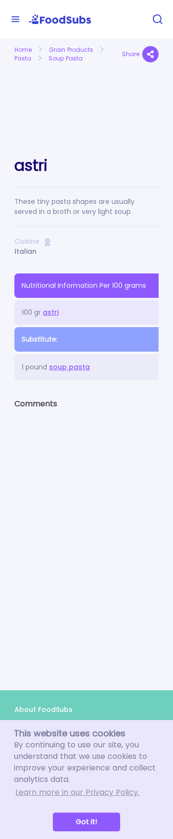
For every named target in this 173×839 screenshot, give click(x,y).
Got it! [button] (86, 822)
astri (51, 312)
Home (23, 50)
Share (130, 54)
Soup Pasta (66, 58)
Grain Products (71, 50)
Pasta (22, 58)
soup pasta (69, 367)
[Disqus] (86, 541)
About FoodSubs (43, 709)
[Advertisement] (46, 100)
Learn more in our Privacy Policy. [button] (77, 792)
